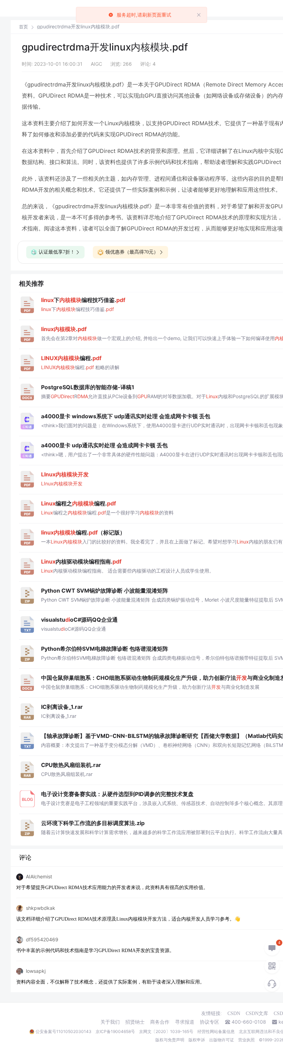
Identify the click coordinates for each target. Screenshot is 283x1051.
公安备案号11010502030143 (63, 1031)
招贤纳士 (135, 1022)
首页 (23, 27)
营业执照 (246, 1039)
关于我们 (110, 1022)
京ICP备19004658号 (115, 1031)
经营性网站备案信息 (216, 1031)
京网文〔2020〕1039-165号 (166, 1031)
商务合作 (159, 1022)
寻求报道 (184, 1022)
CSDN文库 (257, 1013)
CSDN (233, 1013)
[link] (23, 26)
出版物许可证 (221, 1039)
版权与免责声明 (169, 1039)
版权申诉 (196, 1039)
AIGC (96, 64)
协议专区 (209, 1022)
